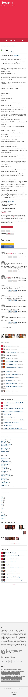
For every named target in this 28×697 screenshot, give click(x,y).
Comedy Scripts (7, 46)
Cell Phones (8, 346)
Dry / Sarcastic (4, 445)
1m (1, 496)
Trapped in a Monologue (11, 352)
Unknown (3, 515)
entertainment (4, 467)
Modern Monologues (5, 470)
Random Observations (6, 475)
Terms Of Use (14, 694)
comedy (2, 460)
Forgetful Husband (10, 377)
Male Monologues (5, 458)
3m (1, 501)
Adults (2, 472)
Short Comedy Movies (14, 671)
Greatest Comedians (16, 681)
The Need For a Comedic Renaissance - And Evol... (14, 419)
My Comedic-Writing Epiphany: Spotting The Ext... (13, 402)
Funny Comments (4, 464)
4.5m (2, 505)
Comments (16, 55)
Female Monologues (5, 463)
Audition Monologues (5, 477)
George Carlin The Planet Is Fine (12, 558)
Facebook (8, 358)
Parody (2, 481)
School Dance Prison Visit (10, 562)
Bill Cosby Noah (8, 565)
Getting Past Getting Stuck (8, 417)
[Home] (8, 2)
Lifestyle (3, 478)
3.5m (2, 503)
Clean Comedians (21, 676)
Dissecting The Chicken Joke (12, 361)
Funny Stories (21, 671)
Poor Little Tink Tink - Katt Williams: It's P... (14, 568)
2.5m (2, 500)
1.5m (2, 497)
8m (1, 512)
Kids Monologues (4, 482)
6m (1, 510)
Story (2, 465)
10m (2, 514)
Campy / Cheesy (4, 442)
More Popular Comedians (14, 543)
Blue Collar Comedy (5, 676)
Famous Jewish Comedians (16, 679)
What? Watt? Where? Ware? (11, 364)
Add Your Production (7, 226)
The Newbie (5, 405)
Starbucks (8, 371)
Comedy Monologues (5, 669)
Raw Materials (4, 479)
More (14, 393)
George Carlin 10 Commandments (12, 574)
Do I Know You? (9, 380)
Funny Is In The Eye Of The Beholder (11, 422)
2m (8, 202)
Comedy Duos (9, 677)
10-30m (2, 517)
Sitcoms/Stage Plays (5, 671)
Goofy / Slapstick (5, 448)
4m (1, 504)
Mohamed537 (10, 253)
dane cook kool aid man (10, 571)
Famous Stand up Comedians (6, 681)
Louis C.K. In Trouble (7, 425)
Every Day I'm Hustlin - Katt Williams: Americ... (15, 555)
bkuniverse (11, 51)
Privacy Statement (14, 692)
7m (1, 511)
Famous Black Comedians (16, 677)
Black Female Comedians (15, 674)
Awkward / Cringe (5, 440)
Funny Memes (18, 669)
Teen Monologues (5, 461)
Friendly (3, 447)
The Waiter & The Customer (12, 374)
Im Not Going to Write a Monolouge (13, 386)
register (8, 231)
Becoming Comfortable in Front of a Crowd (12, 428)
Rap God (7, 391)
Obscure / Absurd (5, 449)
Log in (3, 231)
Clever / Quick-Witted (6, 444)
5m (1, 507)
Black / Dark (4, 441)
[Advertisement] (14, 22)
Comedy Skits (13, 46)
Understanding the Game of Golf (13, 367)
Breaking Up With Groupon (11, 383)
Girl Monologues (4, 474)
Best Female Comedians (5, 674)
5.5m (2, 508)
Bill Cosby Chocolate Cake (11, 552)
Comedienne (3, 677)
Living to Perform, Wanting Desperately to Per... (13, 408)
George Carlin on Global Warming (12, 577)
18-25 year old (4, 468)
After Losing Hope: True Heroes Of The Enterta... (13, 411)
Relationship (3, 471)
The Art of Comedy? (7, 414)
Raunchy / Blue (4, 451)
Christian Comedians (13, 676)
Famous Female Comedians (6, 679)
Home (2, 46)
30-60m (2, 518)
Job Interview (8, 355)
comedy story (4, 485)
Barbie (7, 349)
